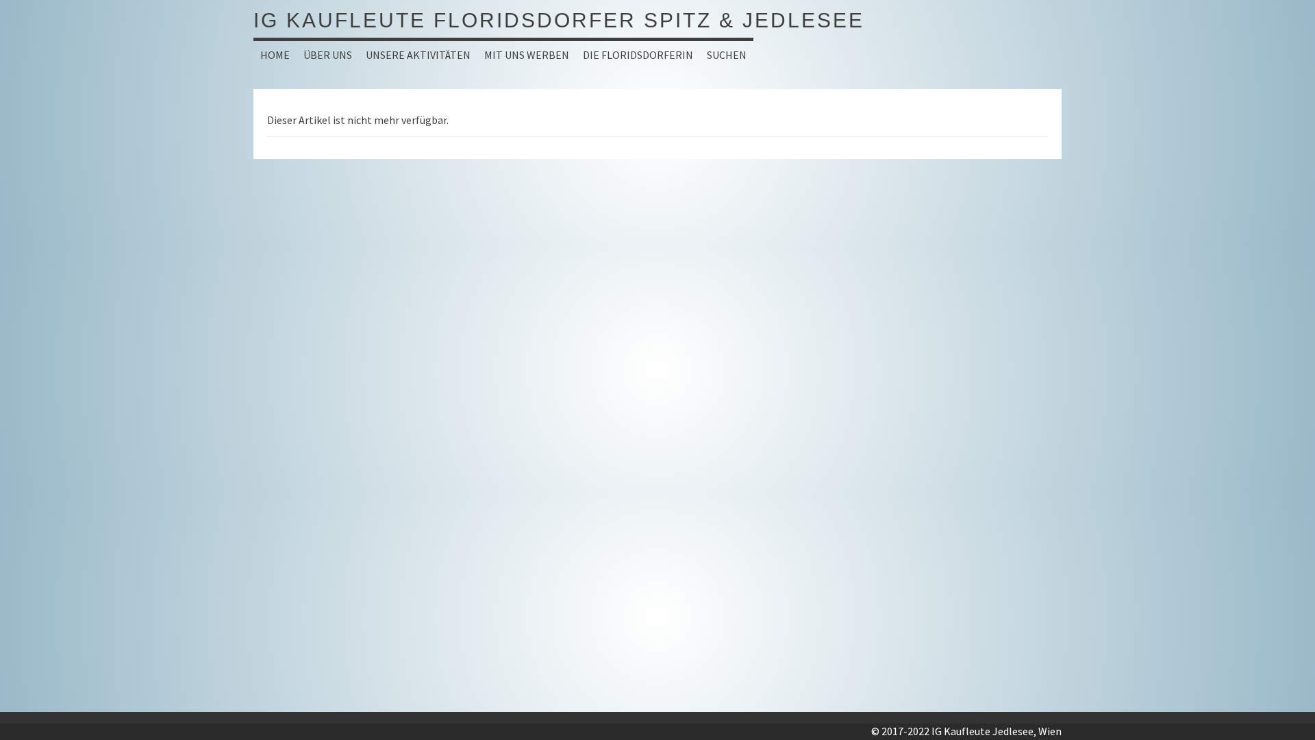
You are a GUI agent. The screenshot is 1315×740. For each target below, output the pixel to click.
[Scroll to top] (1271, 696)
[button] (328, 55)
